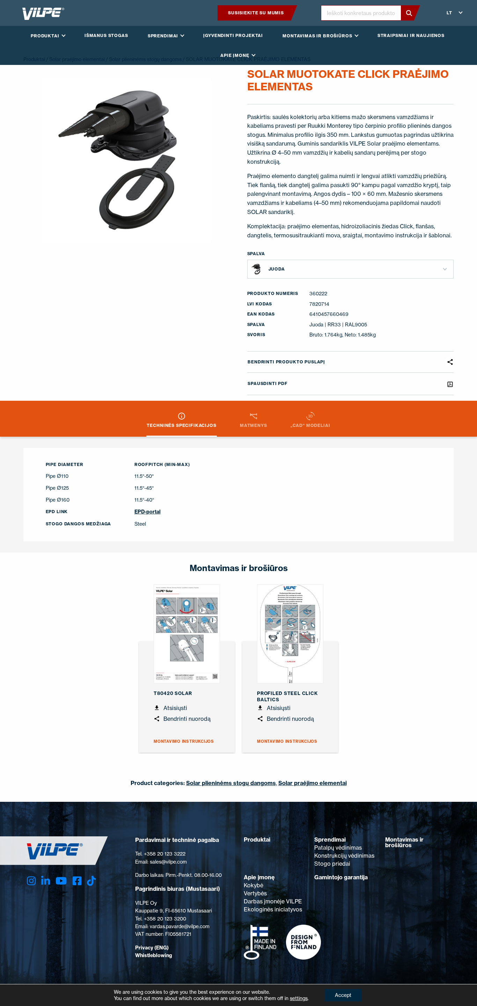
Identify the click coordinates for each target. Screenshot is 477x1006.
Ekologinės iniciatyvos (273, 909)
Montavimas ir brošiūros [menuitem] (317, 35)
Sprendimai (330, 839)
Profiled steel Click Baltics (287, 696)
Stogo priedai (332, 863)
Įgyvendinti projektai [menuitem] (233, 35)
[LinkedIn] (45, 881)
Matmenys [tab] (253, 425)
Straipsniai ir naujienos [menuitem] (411, 35)
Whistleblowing (153, 955)
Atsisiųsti (174, 707)
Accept (343, 995)
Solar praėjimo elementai (312, 782)
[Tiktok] (91, 881)
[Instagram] (31, 881)
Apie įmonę (259, 877)
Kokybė (253, 885)
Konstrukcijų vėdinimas (344, 855)
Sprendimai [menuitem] (163, 35)
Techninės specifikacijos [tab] (181, 425)
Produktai (257, 839)
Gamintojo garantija (341, 877)
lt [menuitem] (449, 12)
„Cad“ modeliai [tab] (310, 425)
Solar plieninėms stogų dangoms (231, 782)
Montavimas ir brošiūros (404, 842)
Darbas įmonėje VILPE (273, 901)
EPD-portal (147, 512)
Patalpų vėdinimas (338, 847)
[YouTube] (61, 881)
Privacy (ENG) (152, 948)
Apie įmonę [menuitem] (234, 55)
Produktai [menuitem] (45, 35)
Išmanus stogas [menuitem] (106, 35)
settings (299, 998)
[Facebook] (77, 881)
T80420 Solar (173, 693)
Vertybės (255, 893)
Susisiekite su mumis (256, 12)
